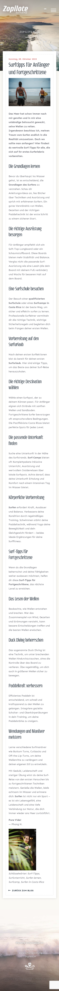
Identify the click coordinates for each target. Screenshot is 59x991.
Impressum (30, 956)
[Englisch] (45, 11)
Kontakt (30, 949)
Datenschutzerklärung (30, 953)
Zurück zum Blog (22, 890)
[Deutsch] (45, 8)
